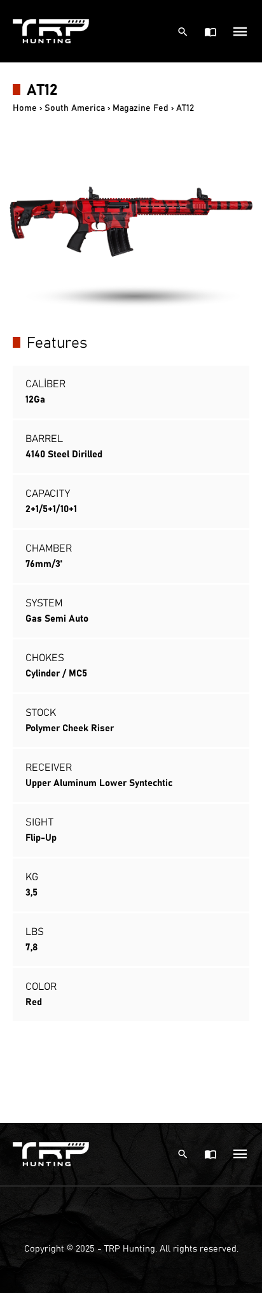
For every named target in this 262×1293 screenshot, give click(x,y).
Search (184, 31)
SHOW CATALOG (211, 31)
